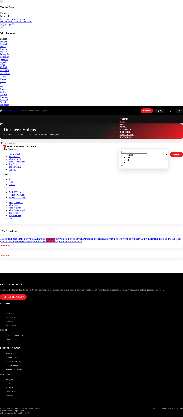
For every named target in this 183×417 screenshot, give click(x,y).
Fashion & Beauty (104, 239)
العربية (3, 62)
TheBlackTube (11, 392)
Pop (61, 241)
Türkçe (3, 76)
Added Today (15, 192)
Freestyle (138, 239)
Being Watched (16, 202)
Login (3, 24)
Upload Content (12, 325)
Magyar (3, 94)
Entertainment (85, 239)
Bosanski (4, 97)
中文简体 (4, 70)
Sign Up (11, 24)
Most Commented (17, 210)
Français (4, 41)
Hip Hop (154, 239)
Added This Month (17, 197)
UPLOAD (176, 155)
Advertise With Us (13, 361)
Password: (4, 16)
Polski (3, 92)
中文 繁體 (5, 73)
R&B (65, 241)
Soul (71, 241)
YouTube (9, 396)
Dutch (3, 46)
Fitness (127, 239)
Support (146, 111)
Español (3, 49)
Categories (10, 313)
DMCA (8, 343)
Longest (12, 218)
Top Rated (13, 213)
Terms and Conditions (14, 335)
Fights (118, 239)
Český (3, 84)
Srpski (3, 102)
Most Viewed (15, 207)
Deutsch (3, 44)
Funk (147, 239)
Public (11, 182)
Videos (8, 309)
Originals (9, 321)
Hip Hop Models (23, 241)
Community (10, 317)
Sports (78, 241)
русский (4, 59)
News (55, 241)
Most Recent (14, 205)
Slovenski (4, 105)
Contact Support (12, 365)
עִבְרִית (3, 65)
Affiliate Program (12, 357)
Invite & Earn (11, 353)
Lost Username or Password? (13, 19)
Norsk (3, 81)
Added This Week (17, 195)
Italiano (3, 51)
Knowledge (45, 241)
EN (179, 111)
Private (12, 184)
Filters (7, 174)
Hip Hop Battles (168, 239)
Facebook (9, 388)
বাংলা (2, 86)
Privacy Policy (11, 339)
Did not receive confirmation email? (16, 21)
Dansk (3, 79)
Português (4, 54)
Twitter (8, 384)
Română (4, 89)
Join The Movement (13, 297)
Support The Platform (14, 369)
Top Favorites (15, 215)
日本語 (3, 67)
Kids (35, 241)
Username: (5, 13)
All (10, 179)
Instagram (126, 137)
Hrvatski (4, 99)
